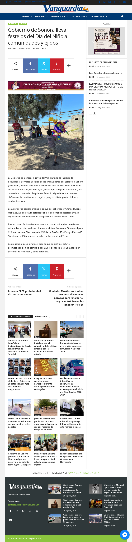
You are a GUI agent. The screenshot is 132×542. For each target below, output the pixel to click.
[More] (69, 65)
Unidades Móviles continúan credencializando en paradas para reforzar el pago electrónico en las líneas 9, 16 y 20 (66, 297)
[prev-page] (78, 316)
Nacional (40, 16)
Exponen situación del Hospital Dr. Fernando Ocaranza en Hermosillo (71, 457)
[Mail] (109, 2)
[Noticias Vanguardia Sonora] (66, 9)
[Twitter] (119, 2)
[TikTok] (114, 2)
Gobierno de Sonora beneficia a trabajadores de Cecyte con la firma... (72, 489)
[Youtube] (124, 2)
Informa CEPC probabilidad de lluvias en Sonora (24, 292)
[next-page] (82, 316)
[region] (46, 85)
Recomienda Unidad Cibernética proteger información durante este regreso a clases (70, 422)
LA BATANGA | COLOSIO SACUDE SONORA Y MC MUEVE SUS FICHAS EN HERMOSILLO (106, 86)
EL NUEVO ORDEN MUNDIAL (103, 62)
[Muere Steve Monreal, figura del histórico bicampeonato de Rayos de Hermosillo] (95, 489)
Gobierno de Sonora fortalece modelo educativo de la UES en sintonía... (72, 504)
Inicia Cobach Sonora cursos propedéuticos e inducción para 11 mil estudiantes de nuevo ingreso (45, 459)
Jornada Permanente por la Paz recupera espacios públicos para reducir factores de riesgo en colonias (45, 424)
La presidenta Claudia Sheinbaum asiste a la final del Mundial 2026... (114, 518)
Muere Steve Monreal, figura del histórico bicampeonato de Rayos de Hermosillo (114, 489)
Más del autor (41, 316)
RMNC (14, 48)
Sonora (25, 16)
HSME (91, 66)
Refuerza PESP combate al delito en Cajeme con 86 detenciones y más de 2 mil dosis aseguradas (19, 384)
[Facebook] (99, 2)
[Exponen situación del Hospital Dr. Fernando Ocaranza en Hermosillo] (72, 442)
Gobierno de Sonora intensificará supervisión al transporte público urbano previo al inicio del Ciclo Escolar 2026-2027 (71, 386)
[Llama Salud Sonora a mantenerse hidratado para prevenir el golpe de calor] (19, 407)
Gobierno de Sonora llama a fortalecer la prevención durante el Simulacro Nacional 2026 (71, 346)
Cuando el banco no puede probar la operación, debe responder (106, 102)
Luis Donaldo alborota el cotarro (105, 73)
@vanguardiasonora (84, 472)
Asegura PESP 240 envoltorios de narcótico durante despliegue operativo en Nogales (44, 384)
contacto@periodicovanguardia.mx (24, 505)
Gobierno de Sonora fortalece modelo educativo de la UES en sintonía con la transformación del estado (45, 347)
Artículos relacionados (20, 316)
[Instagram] (104, 2)
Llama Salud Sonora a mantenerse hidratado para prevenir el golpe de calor (19, 422)
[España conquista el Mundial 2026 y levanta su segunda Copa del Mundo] (95, 503)
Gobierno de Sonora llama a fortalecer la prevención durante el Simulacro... (73, 518)
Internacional (58, 16)
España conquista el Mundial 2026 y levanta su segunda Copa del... (113, 504)
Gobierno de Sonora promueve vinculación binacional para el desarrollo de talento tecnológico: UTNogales (19, 459)
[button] (122, 16)
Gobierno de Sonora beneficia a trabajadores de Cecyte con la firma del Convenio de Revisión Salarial (19, 347)
